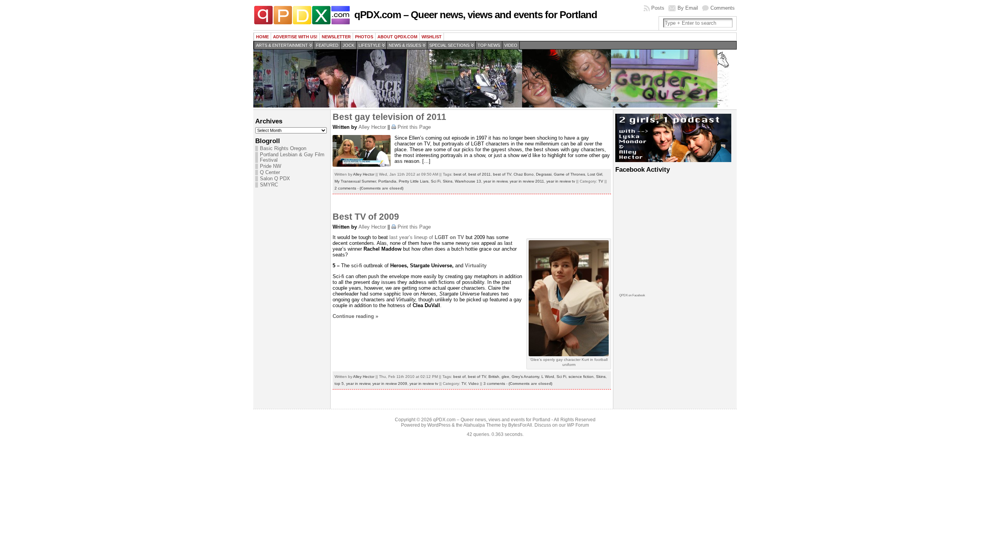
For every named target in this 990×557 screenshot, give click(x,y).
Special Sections (449, 45)
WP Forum (578, 425)
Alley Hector (372, 127)
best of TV (502, 174)
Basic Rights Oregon (283, 148)
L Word (547, 376)
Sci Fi (435, 181)
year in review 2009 (389, 383)
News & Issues (405, 45)
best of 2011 (479, 174)
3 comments (494, 383)
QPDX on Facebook (632, 295)
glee (505, 376)
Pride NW (270, 166)
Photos (364, 36)
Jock (348, 45)
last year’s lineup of (427, 237)
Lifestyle (369, 45)
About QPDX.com (397, 36)
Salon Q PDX (275, 178)
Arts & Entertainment (282, 45)
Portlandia (387, 181)
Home (262, 36)
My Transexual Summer (355, 181)
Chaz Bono (524, 174)
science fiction (581, 376)
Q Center (270, 172)
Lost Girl (594, 174)
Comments (722, 8)
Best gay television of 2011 (389, 117)
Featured (327, 45)
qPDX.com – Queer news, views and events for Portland (475, 14)
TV (600, 181)
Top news (489, 45)
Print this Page (414, 127)
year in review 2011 (527, 181)
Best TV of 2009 (366, 217)
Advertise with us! (295, 36)
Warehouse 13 (468, 181)
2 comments (345, 188)
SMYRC (269, 185)
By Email (688, 8)
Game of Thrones (569, 174)
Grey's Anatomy (525, 376)
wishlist (432, 36)
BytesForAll (520, 425)
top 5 (339, 383)
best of (460, 174)
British (493, 376)
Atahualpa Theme (482, 425)
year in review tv (560, 181)
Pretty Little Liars (413, 181)
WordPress (439, 425)
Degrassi (543, 174)
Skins (447, 181)
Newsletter (336, 36)
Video (510, 45)
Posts (657, 8)
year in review (495, 181)
